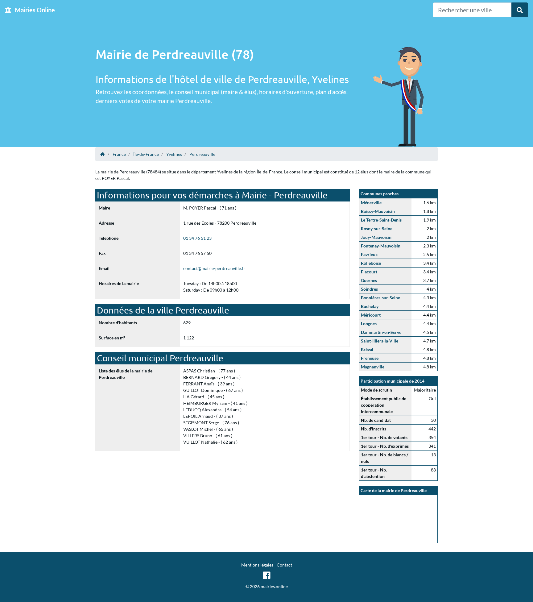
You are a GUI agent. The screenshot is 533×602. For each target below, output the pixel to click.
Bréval (367, 349)
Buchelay (369, 306)
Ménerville (371, 202)
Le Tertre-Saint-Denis (381, 219)
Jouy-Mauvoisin (376, 237)
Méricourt (371, 315)
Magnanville (372, 366)
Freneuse (369, 358)
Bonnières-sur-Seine (380, 297)
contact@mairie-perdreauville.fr (214, 268)
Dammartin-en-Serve (381, 332)
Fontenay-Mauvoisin (380, 245)
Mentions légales (257, 564)
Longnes (369, 323)
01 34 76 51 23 (197, 238)
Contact (284, 564)
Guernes (369, 280)
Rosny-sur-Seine (376, 228)
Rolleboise (371, 263)
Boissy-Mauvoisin (378, 211)
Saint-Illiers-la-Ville (379, 340)
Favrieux (369, 254)
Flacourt (369, 271)
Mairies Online (34, 10)
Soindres (369, 289)
